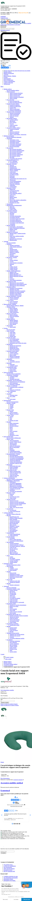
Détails (2, 762)
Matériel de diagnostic (9, 73)
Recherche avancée (5, 30)
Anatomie (6, 74)
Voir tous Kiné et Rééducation (14, 438)
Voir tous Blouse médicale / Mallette (15, 305)
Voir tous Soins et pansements (14, 373)
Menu (2, 86)
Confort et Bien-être (8, 82)
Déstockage (7, 84)
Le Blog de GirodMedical (10, 866)
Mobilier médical (8, 72)
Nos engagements (8, 867)
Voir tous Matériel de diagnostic (14, 137)
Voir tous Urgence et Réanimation (14, 479)
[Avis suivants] (30, 815)
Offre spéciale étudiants (9, 868)
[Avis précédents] (2, 815)
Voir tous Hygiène (11, 329)
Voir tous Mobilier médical (13, 90)
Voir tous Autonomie (11, 587)
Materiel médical (7, 661)
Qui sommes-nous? (8, 864)
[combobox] (7, 29)
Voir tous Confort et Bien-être (13, 514)
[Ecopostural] (6, 683)
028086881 (3, 16)
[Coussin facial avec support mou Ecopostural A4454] (4, 712)
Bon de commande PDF (9, 871)
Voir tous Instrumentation (12, 401)
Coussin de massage (8, 665)
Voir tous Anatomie (11, 242)
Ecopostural (5, 790)
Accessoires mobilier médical (10, 664)
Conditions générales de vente (11, 876)
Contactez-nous (4, 18)
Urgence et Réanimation (9, 81)
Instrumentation (7, 78)
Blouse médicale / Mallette (10, 76)
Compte (2, 654)
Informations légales (8, 879)
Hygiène (6, 77)
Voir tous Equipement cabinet (13, 565)
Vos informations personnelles (11, 877)
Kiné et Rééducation (8, 80)
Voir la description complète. (7, 690)
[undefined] (24, 804)
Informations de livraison (9, 880)
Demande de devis (8, 870)
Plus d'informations (5, 778)
